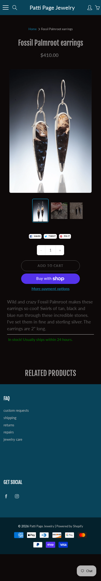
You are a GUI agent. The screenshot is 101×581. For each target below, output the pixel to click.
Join (83, 65)
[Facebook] (44, 81)
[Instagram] (54, 81)
